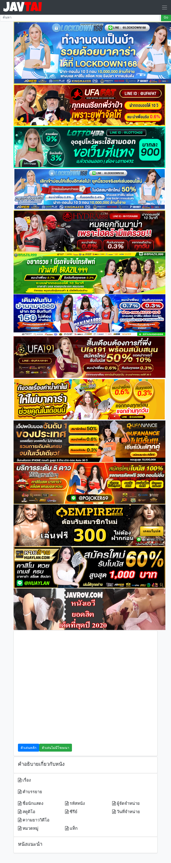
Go (166, 17)
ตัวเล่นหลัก (28, 748)
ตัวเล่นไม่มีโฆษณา (55, 748)
